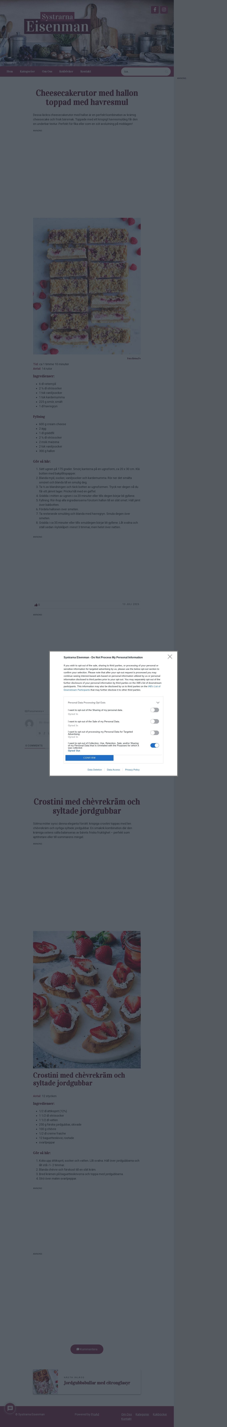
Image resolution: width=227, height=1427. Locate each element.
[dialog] (113, 713)
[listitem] (113, 702)
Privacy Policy (132, 769)
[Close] (171, 658)
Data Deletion (95, 769)
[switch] (154, 710)
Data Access (113, 769)
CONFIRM (89, 758)
